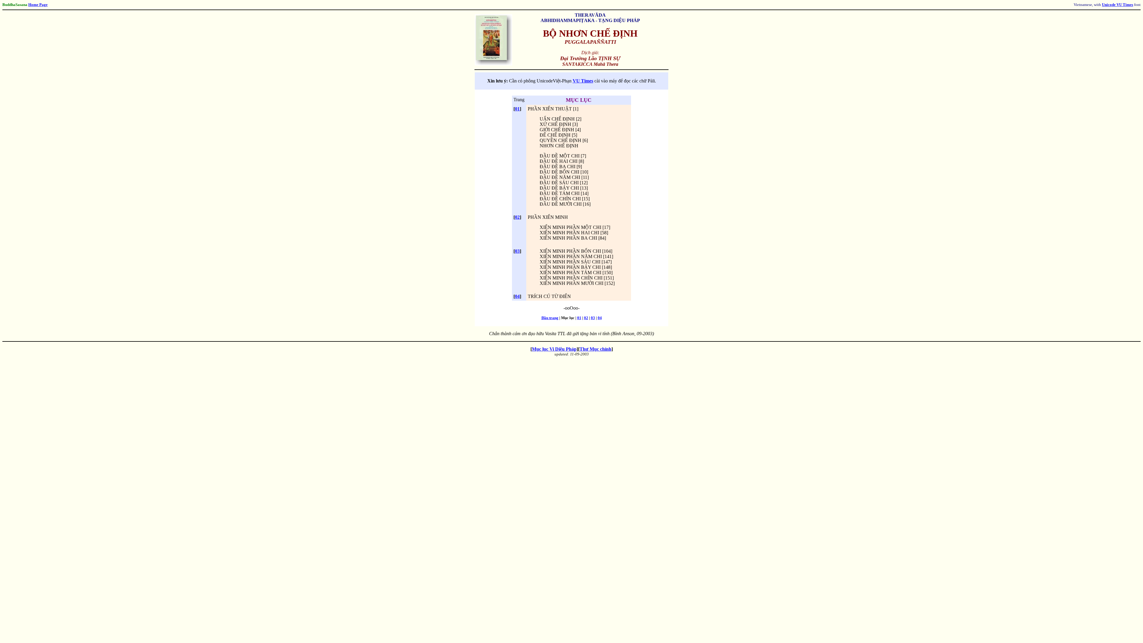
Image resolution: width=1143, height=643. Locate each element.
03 (517, 251)
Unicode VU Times (1117, 4)
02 (517, 217)
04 (517, 296)
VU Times (583, 80)
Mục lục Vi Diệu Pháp (554, 349)
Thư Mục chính (595, 349)
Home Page (38, 4)
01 (517, 108)
